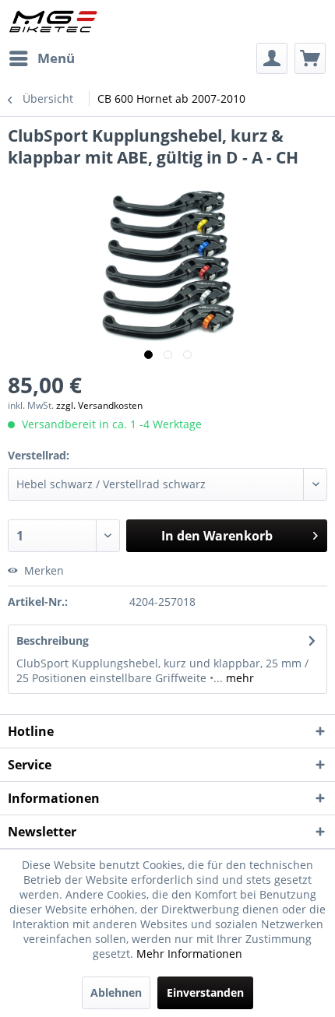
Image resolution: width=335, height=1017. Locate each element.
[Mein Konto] (271, 58)
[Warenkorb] (310, 58)
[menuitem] (41, 58)
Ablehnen (116, 992)
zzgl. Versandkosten (99, 405)
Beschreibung (52, 640)
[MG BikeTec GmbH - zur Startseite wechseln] (53, 21)
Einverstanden (205, 992)
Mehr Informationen (189, 953)
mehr (238, 677)
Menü (56, 58)
